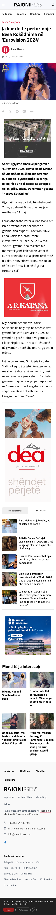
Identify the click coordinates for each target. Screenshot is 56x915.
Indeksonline (30, 868)
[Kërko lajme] (53, 5)
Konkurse (9, 771)
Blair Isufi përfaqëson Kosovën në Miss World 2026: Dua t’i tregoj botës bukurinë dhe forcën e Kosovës (36, 579)
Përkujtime (9, 780)
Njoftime (25, 771)
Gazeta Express (24, 862)
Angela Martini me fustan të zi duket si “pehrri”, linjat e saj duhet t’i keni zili (14, 738)
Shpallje (40, 771)
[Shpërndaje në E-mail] (24, 111)
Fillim (5, 22)
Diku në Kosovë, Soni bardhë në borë (12, 695)
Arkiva (7, 804)
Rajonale (21, 14)
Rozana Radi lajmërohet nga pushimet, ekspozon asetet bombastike (35, 559)
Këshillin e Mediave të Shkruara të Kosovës (27, 812)
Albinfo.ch (26, 873)
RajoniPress (17, 49)
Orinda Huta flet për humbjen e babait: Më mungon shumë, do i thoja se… (41, 698)
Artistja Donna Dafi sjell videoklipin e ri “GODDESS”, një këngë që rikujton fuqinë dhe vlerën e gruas (36, 543)
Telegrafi (8, 862)
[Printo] (31, 111)
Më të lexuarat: (15, 510)
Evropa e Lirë (11, 873)
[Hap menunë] (3, 5)
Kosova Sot (31, 879)
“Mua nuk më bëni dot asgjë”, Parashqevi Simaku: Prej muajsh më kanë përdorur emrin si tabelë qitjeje (42, 743)
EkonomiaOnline (12, 879)
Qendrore (35, 14)
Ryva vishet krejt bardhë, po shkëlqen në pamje (34, 522)
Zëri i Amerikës (12, 868)
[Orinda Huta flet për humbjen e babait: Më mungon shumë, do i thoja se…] (42, 680)
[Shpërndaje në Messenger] (17, 111)
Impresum (9, 797)
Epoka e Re (46, 879)
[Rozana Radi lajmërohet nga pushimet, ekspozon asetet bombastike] (9, 561)
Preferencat (23, 909)
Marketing (41, 797)
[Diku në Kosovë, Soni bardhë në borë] (14, 680)
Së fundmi (7, 14)
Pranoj (8, 909)
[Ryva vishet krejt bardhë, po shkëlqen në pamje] (9, 526)
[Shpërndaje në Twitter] (10, 111)
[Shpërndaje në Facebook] (3, 111)
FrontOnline (10, 885)
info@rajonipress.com (19, 834)
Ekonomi (49, 14)
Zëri (38, 862)
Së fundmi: (41, 510)
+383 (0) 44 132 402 (19, 823)
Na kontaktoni (25, 797)
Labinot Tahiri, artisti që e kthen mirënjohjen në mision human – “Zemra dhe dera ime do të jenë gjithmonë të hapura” (35, 598)
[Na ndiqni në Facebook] (5, 842)
